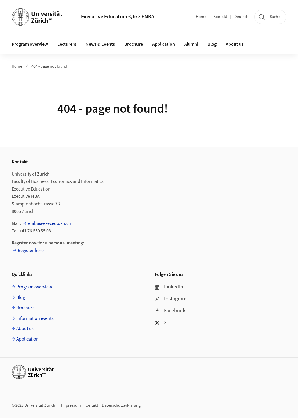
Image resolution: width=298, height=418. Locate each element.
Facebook (174, 310)
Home (201, 17)
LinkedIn (173, 286)
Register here (31, 250)
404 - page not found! (49, 66)
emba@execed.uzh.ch (49, 223)
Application (163, 44)
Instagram (175, 298)
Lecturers (66, 44)
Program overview (30, 44)
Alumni (191, 44)
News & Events (100, 44)
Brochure (133, 44)
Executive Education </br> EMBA (117, 16)
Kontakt (220, 17)
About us (235, 44)
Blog (212, 44)
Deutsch (241, 17)
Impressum (71, 405)
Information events (35, 318)
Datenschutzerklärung (121, 405)
